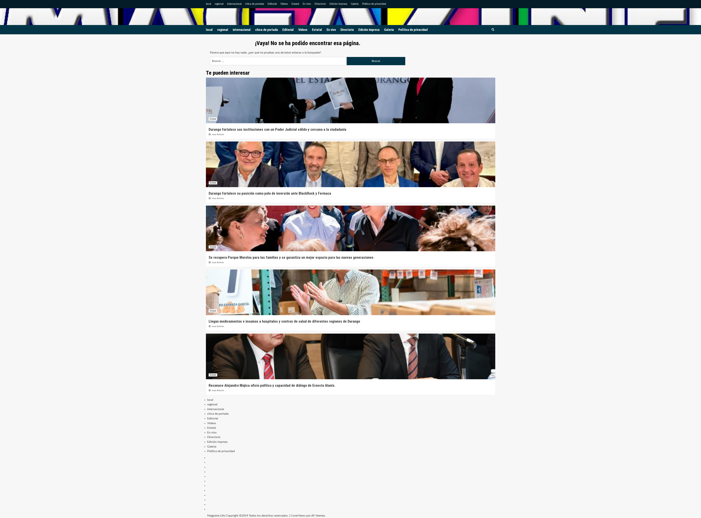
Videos (284, 4)
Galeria (355, 4)
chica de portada (254, 4)
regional (219, 4)
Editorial (272, 4)
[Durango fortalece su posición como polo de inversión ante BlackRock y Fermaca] (350, 164)
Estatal (295, 4)
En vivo (307, 4)
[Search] (493, 29)
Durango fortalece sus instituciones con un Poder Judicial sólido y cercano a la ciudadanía (277, 129)
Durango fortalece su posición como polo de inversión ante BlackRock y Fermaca (270, 193)
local (208, 4)
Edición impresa (338, 4)
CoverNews (298, 515)
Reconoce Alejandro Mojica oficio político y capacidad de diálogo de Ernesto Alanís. (272, 385)
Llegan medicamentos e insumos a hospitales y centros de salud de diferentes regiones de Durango (284, 321)
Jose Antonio (218, 134)
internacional (234, 4)
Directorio (320, 4)
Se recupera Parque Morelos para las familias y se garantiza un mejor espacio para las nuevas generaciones (291, 257)
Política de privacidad (374, 4)
